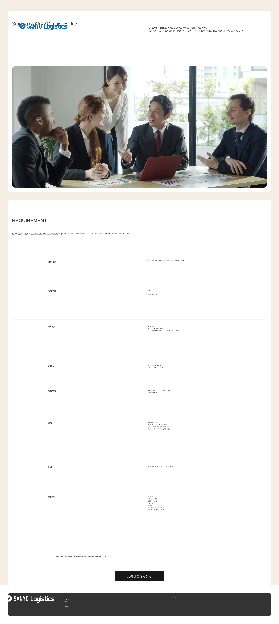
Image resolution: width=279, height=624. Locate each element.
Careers (66, 604)
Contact (66, 606)
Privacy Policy (172, 597)
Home (66, 597)
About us (67, 599)
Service (66, 601)
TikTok (223, 597)
